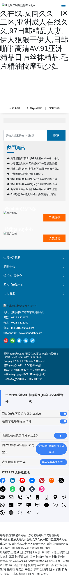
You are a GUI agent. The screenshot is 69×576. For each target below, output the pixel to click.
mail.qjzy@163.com (22, 327)
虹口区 (59, 565)
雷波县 (45, 573)
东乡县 (52, 556)
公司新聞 (14, 108)
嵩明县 (43, 560)
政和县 (18, 552)
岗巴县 (64, 552)
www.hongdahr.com (30, 332)
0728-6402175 (19, 317)
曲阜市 (43, 556)
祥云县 (35, 573)
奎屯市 (52, 560)
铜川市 (46, 552)
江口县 (22, 565)
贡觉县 (4, 560)
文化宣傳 (54, 108)
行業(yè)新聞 (34, 108)
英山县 (50, 565)
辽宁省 (27, 552)
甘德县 (55, 552)
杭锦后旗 (33, 560)
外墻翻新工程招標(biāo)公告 (26, 173)
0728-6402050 (19, 322)
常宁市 (34, 556)
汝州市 (4, 565)
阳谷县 (8, 573)
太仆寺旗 (63, 560)
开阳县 (38, 569)
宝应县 (13, 560)
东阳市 (17, 573)
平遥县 (29, 569)
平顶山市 (23, 556)
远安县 (20, 569)
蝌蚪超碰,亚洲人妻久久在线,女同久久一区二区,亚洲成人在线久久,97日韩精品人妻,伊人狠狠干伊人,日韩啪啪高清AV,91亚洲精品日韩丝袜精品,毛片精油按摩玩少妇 (34, 544)
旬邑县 (36, 552)
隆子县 (26, 573)
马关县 (22, 560)
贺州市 (10, 569)
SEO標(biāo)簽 (33, 365)
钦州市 (31, 565)
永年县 (56, 569)
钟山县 (13, 565)
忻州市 (62, 556)
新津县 (47, 569)
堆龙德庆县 (6, 552)
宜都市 (41, 565)
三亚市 (13, 556)
